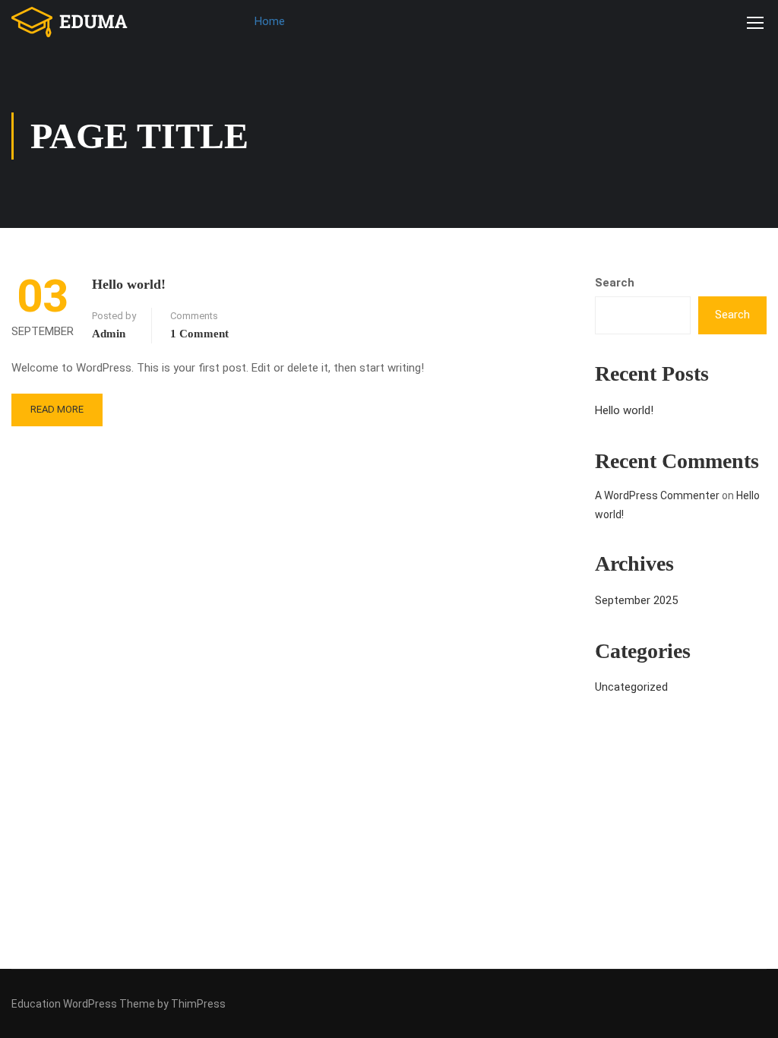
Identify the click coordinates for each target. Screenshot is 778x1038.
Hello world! (129, 284)
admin (108, 334)
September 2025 (636, 600)
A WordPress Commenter (657, 495)
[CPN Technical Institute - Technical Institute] (70, 22)
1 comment (199, 334)
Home (270, 21)
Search (614, 283)
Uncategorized (631, 687)
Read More (57, 409)
